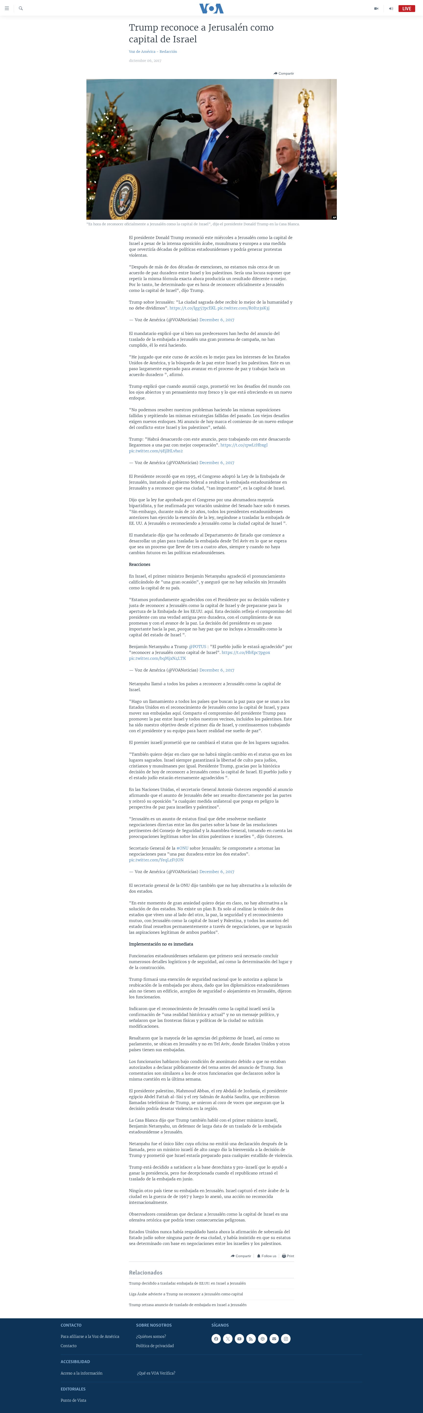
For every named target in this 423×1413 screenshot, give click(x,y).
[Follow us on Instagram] (285, 1338)
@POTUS (197, 646)
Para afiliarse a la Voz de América (90, 1336)
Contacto (69, 1346)
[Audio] (391, 8)
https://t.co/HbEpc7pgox (246, 652)
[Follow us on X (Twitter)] (227, 1338)
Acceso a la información (82, 1373)
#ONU (182, 848)
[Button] (284, 73)
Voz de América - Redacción (153, 51)
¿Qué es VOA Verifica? (156, 1373)
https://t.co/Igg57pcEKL (193, 308)
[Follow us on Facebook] (216, 1338)
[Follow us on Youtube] (239, 1338)
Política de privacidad (155, 1346)
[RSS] (251, 1338)
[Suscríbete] (274, 1338)
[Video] (376, 8)
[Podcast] (262, 1338)
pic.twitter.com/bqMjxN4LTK (157, 658)
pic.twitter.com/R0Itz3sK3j (244, 308)
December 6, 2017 (217, 319)
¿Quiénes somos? (151, 1336)
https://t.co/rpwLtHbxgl (244, 445)
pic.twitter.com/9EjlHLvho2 (156, 450)
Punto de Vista (73, 1400)
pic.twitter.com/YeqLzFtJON (156, 859)
